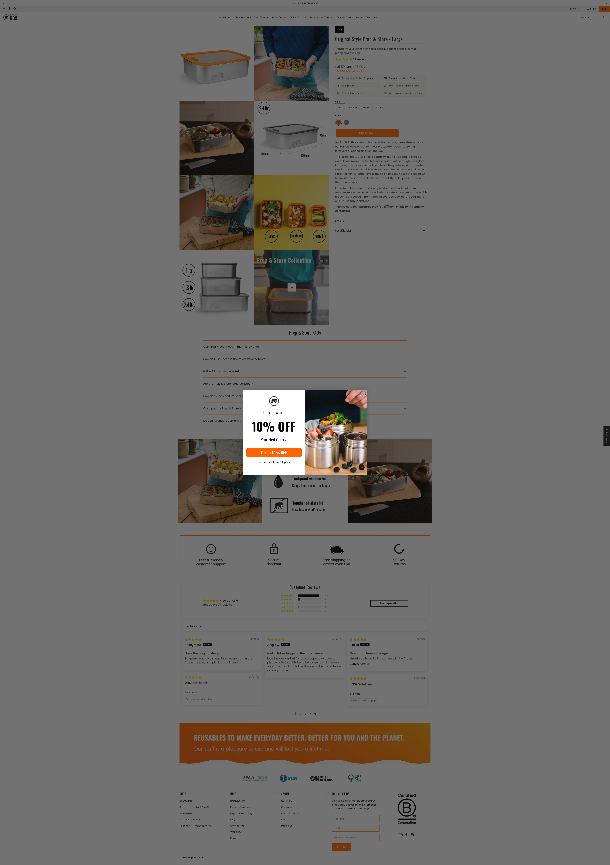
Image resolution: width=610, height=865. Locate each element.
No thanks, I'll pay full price (274, 462)
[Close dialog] (363, 393)
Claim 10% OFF (274, 452)
